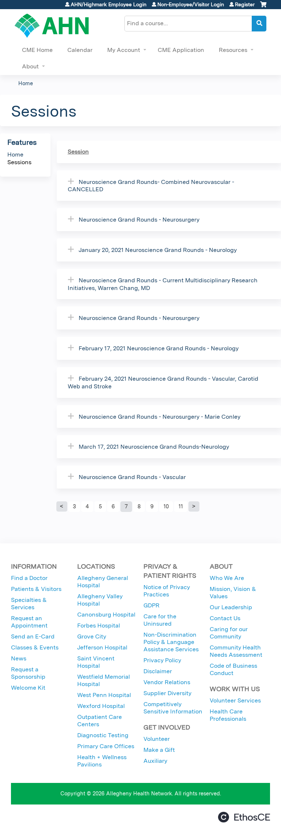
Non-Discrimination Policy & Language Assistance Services (171, 642)
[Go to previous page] (61, 506)
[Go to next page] (193, 506)
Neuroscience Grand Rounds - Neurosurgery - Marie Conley (159, 416)
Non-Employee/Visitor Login (190, 4)
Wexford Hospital (101, 705)
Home (25, 83)
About (30, 66)
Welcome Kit (28, 687)
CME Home (37, 49)
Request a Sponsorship (28, 673)
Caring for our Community (229, 633)
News (18, 658)
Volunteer (156, 738)
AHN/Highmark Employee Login (108, 4)
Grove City (91, 636)
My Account (123, 49)
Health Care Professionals (228, 715)
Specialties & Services (29, 603)
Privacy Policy (162, 660)
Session (78, 151)
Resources (233, 49)
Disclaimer (157, 671)
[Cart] (263, 7)
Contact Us (225, 618)
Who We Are (227, 577)
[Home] (52, 25)
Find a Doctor (29, 577)
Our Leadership (231, 607)
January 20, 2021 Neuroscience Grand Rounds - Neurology (158, 249)
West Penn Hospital (104, 695)
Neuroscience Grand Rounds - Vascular (132, 477)
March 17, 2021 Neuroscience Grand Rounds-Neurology (154, 446)
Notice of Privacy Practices (166, 591)
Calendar (80, 49)
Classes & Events (35, 647)
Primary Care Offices (105, 746)
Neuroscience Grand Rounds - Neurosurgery (139, 219)
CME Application (181, 49)
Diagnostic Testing (102, 735)
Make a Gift (159, 749)
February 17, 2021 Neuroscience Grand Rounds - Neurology (159, 348)
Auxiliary (155, 760)
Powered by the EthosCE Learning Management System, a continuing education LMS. (244, 817)
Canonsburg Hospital (106, 614)
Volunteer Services (235, 700)
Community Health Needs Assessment (236, 651)
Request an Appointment (29, 622)
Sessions (19, 162)
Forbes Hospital (98, 625)
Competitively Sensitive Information (172, 708)
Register (245, 4)
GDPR (151, 605)
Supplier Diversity (167, 693)
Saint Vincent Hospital (96, 662)
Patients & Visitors (36, 588)
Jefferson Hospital (102, 647)
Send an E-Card (33, 636)
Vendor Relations (166, 682)
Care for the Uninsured (159, 620)
